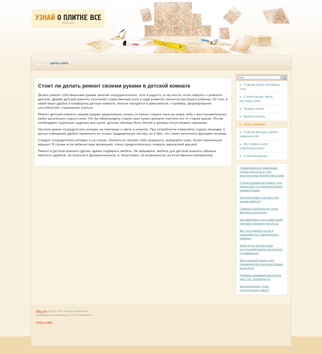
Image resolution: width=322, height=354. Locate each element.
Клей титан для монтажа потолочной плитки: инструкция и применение (261, 249)
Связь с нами (44, 322)
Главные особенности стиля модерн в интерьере (259, 210)
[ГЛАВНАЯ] (39, 63)
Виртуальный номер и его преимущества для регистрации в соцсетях (261, 264)
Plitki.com (41, 311)
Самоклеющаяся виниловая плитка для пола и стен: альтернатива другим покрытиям (262, 171)
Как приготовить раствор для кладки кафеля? (259, 199)
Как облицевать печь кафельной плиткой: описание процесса (261, 221)
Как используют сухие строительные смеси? (254, 288)
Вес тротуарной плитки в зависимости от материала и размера (259, 234)
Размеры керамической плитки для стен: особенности (260, 277)
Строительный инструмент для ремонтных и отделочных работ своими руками (261, 186)
